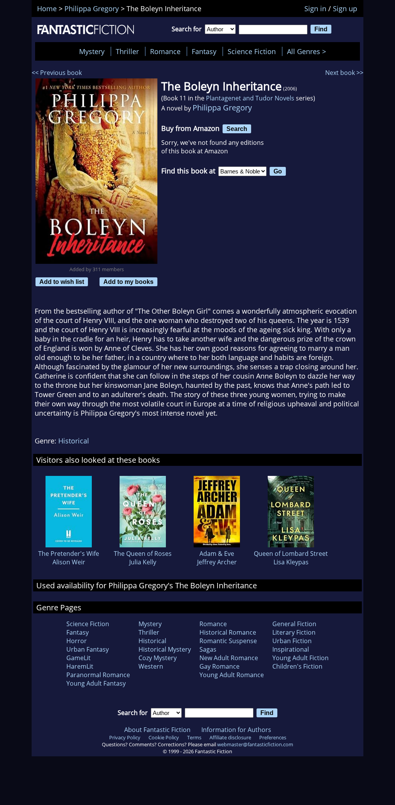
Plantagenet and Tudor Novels (250, 98)
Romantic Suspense (228, 641)
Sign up (345, 8)
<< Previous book (57, 72)
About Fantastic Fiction (157, 729)
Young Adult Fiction (300, 658)
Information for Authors (236, 729)
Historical (73, 440)
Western (150, 666)
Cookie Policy (164, 737)
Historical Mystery (164, 649)
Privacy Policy (124, 737)
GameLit (78, 658)
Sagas (207, 649)
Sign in (315, 8)
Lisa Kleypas (291, 562)
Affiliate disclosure (230, 737)
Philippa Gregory (222, 107)
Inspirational (290, 649)
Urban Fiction (292, 641)
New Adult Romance (228, 658)
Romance (165, 51)
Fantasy (204, 51)
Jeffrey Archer (217, 562)
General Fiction (294, 624)
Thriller (127, 51)
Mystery (92, 51)
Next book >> (344, 72)
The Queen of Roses (143, 553)
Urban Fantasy (87, 649)
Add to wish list (61, 281)
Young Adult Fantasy (96, 683)
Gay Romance (219, 666)
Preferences (272, 737)
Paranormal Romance (98, 675)
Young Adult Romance (231, 675)
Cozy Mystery (157, 658)
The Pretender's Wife (68, 553)
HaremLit (79, 666)
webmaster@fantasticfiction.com (255, 744)
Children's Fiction (297, 666)
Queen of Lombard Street (291, 553)
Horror (76, 641)
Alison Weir (68, 562)
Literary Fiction (294, 632)
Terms (194, 737)
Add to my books (128, 281)
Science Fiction (252, 51)
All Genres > (308, 51)
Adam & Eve (216, 553)
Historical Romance (227, 632)
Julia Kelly (142, 562)
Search (236, 128)
